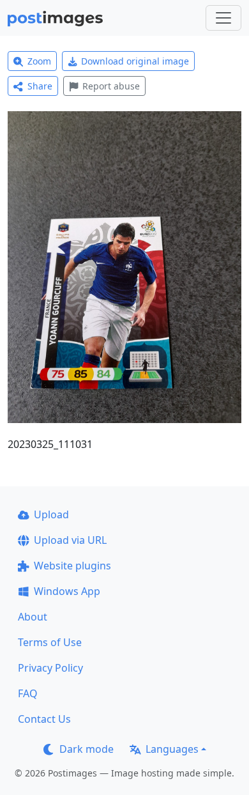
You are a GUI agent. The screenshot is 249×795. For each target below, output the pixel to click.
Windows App (67, 591)
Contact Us (44, 719)
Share (39, 86)
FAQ (28, 693)
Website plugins (72, 566)
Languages (172, 749)
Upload (51, 514)
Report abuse (111, 86)
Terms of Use (50, 642)
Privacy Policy (50, 668)
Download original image (135, 61)
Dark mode (86, 749)
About (32, 617)
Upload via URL (70, 540)
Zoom (39, 61)
